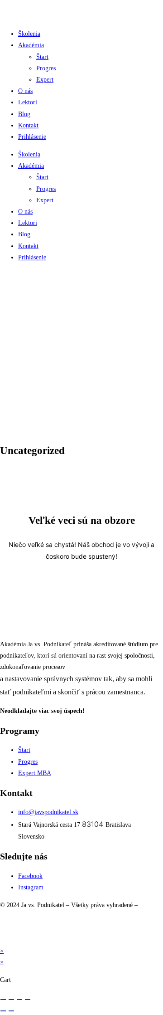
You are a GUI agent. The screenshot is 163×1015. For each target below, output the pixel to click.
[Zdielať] (19, 999)
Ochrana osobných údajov (36, 927)
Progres (46, 68)
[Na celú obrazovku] (11, 999)
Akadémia (31, 45)
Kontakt (28, 125)
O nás (25, 91)
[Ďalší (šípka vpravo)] (11, 1011)
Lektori (27, 102)
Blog (24, 114)
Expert (44, 79)
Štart (42, 57)
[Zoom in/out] (3, 999)
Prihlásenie (32, 136)
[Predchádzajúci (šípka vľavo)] (3, 1011)
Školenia (29, 33)
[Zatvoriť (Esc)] (27, 999)
